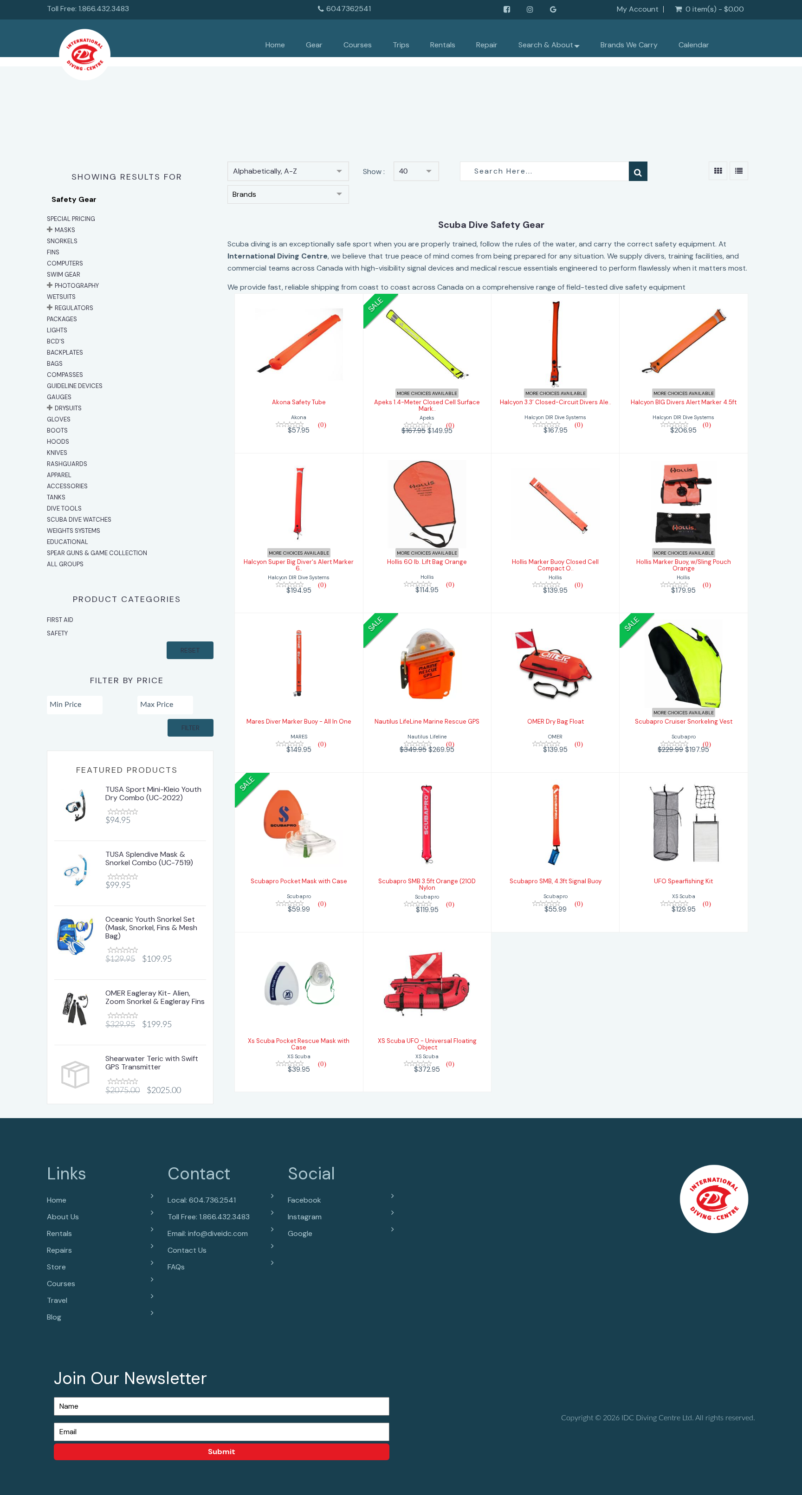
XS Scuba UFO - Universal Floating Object (427, 1044)
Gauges (59, 397)
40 (403, 171)
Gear (314, 45)
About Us (63, 1217)
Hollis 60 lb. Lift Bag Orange (427, 562)
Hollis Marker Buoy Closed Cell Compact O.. (555, 565)
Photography (77, 286)
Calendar (694, 45)
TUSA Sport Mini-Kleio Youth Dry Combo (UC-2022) (153, 793)
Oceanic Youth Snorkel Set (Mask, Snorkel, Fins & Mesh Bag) (151, 927)
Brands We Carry (629, 45)
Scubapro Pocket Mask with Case (299, 881)
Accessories (67, 486)
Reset (190, 650)
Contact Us (187, 1250)
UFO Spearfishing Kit (683, 881)
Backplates (65, 352)
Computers (65, 263)
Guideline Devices (75, 386)
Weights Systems (73, 531)
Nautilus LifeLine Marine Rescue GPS (427, 721)
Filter (190, 728)
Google (300, 1233)
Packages (62, 319)
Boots (57, 430)
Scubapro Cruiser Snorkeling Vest (683, 721)
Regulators (74, 308)
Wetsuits (61, 297)
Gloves (59, 419)
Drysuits (68, 408)
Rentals (442, 45)
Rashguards (67, 464)
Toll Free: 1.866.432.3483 (209, 1217)
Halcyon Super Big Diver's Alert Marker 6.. (299, 565)
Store (56, 1267)
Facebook (304, 1200)
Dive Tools (64, 508)
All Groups (65, 564)
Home (275, 45)
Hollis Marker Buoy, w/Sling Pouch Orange (683, 565)
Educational (67, 542)
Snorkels (62, 241)
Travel (57, 1300)
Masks (65, 230)
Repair (487, 45)
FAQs (176, 1267)
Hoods (58, 442)
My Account (638, 9)
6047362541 (348, 8)
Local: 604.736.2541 (202, 1200)
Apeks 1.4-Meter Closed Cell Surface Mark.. (427, 405)
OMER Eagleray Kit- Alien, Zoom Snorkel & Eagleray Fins (155, 997)
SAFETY (57, 633)
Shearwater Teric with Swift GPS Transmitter (151, 1063)
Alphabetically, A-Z (265, 171)
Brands (244, 194)
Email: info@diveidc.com (208, 1233)
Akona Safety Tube (299, 402)
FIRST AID (60, 620)
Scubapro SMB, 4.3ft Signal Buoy (556, 881)
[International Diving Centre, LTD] (85, 52)
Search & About (545, 45)
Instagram (305, 1217)
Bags (55, 364)
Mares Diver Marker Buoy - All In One (298, 721)
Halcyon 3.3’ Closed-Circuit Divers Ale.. (555, 402)
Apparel (59, 475)
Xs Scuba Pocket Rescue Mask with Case (298, 1044)
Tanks (56, 497)
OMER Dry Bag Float (555, 721)
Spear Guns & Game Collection (97, 553)
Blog (54, 1317)
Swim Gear (63, 274)
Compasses (65, 375)
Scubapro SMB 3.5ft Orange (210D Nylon (427, 884)
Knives (57, 453)
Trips (401, 45)
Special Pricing (71, 219)
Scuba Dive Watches (79, 520)
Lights (57, 330)
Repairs (59, 1250)
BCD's (56, 341)
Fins (53, 252)
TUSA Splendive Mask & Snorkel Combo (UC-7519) (149, 858)
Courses (357, 45)
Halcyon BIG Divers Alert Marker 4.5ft (684, 402)
